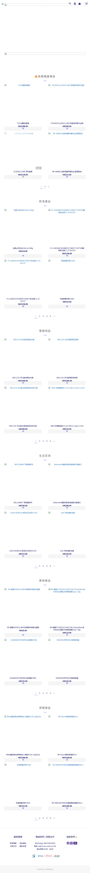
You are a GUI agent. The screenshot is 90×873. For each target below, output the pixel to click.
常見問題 (13, 843)
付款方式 (13, 846)
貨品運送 (23, 843)
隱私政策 (23, 846)
